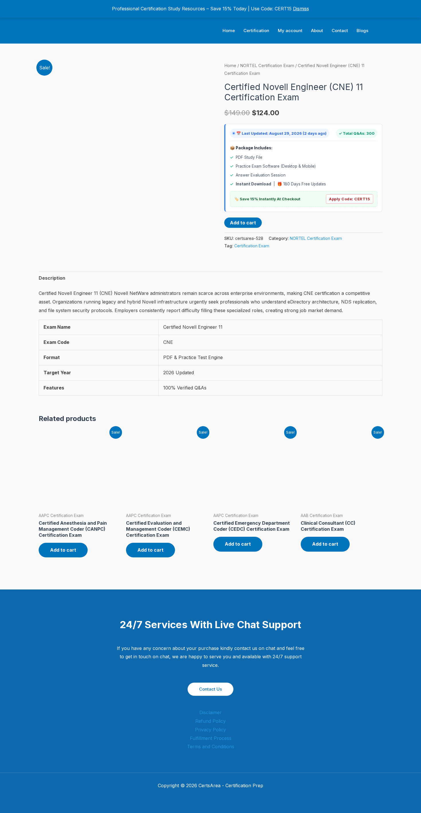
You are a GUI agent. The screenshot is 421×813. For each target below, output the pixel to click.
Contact (340, 30)
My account (290, 30)
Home (229, 30)
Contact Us (210, 689)
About (317, 30)
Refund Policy (210, 721)
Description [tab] (52, 278)
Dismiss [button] (301, 8)
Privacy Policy (210, 729)
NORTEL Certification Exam (267, 65)
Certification (256, 30)
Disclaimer (210, 712)
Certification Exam (251, 245)
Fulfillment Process (210, 738)
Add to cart (243, 223)
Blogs (362, 30)
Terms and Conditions (210, 746)
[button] (380, 31)
